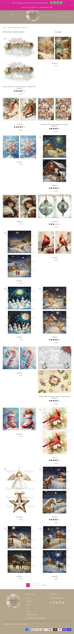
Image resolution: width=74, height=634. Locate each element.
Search (28, 598)
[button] (13, 15)
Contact (28, 611)
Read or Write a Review (32, 614)
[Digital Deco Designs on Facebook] (54, 603)
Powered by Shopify (22, 624)
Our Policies (29, 601)
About (27, 608)
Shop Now (28, 604)
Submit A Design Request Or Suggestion (36, 618)
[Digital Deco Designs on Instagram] (57, 603)
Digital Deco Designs (12, 624)
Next (43, 585)
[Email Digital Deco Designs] (51, 603)
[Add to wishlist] (5, 38)
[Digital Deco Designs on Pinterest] (60, 603)
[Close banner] (72, 5)
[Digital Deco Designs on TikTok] (63, 603)
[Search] (70, 15)
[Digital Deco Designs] (33, 15)
